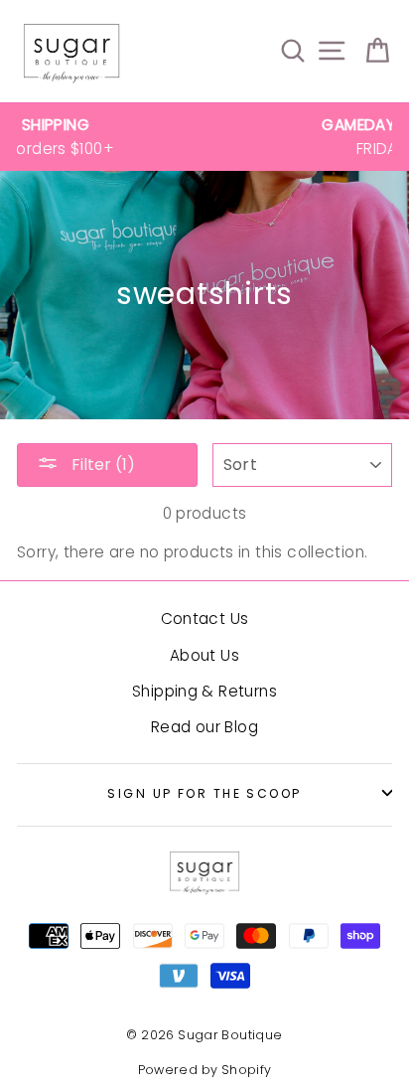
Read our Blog (204, 726)
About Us (204, 655)
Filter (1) (101, 464)
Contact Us (205, 618)
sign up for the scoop (204, 793)
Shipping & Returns (204, 691)
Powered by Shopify (205, 1069)
